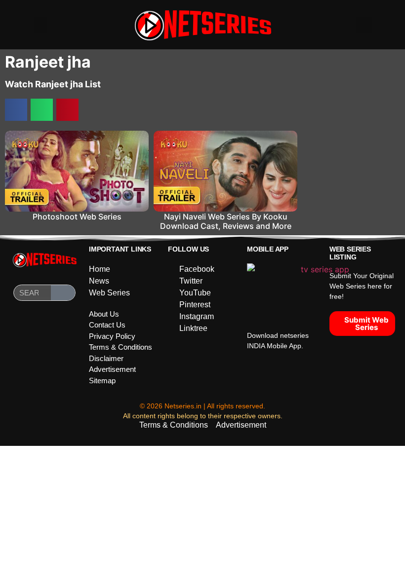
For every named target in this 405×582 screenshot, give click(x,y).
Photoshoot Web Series (77, 216)
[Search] (63, 292)
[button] (40, 25)
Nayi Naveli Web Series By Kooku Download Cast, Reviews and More (225, 221)
